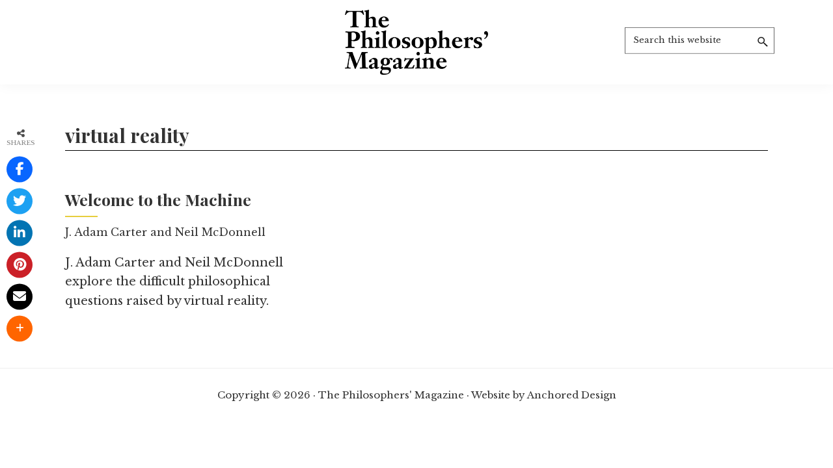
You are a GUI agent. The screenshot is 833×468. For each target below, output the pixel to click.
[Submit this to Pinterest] (20, 265)
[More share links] (20, 329)
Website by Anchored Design (543, 395)
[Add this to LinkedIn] (20, 233)
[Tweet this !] (20, 201)
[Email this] (20, 297)
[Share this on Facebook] (20, 170)
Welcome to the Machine (158, 199)
